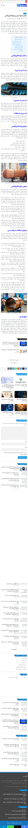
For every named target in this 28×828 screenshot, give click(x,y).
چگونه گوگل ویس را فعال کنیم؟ (21, 384)
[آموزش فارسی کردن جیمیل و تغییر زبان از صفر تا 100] (23, 620)
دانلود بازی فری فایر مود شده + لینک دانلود (10, 738)
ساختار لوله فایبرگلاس (18, 39)
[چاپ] (9, 369)
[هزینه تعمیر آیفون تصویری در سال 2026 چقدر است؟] (23, 760)
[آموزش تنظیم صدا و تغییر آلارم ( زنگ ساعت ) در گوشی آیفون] (23, 710)
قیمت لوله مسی (19, 289)
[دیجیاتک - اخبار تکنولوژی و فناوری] (22, 5)
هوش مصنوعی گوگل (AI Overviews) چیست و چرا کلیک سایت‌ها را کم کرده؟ (7, 386)
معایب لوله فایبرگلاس (18, 47)
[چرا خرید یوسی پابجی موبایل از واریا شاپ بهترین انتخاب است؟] (21, 407)
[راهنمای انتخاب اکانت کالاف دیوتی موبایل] (21, 394)
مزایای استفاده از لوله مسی (17, 49)
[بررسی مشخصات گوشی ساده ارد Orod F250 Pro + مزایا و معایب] (23, 533)
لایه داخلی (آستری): (17, 41)
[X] (23, 369)
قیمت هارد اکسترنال (22, 665)
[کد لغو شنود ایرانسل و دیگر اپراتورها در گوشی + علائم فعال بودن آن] (23, 715)
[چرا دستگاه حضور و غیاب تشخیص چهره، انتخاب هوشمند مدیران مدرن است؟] (23, 747)
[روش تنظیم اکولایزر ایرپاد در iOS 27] (23, 597)
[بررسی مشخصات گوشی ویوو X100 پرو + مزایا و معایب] (23, 637)
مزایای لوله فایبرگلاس (19, 46)
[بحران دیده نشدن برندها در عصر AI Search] (7, 394)
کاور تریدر (24, 658)
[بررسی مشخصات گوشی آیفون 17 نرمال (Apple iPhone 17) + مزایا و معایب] (23, 614)
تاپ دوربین (24, 660)
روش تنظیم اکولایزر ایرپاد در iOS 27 (12, 595)
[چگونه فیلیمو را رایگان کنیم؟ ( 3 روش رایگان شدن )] (23, 351)
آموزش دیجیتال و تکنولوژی (21, 667)
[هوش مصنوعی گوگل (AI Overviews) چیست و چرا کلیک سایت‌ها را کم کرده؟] (7, 380)
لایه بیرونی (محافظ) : (16, 44)
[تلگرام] (13, 369)
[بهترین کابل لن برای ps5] (23, 766)
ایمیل (25, 447)
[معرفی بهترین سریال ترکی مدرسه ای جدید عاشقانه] (23, 704)
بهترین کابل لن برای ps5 (14, 764)
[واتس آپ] (16, 369)
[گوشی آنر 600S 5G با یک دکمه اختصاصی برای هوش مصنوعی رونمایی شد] (23, 480)
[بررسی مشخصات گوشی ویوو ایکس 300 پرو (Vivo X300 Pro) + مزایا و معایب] (23, 626)
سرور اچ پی (24, 662)
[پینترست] (18, 369)
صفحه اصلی (23, 10)
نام (26, 441)
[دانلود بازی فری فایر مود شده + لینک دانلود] (23, 740)
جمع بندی (21, 51)
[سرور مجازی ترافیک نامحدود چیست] (7, 407)
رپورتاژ (19, 10)
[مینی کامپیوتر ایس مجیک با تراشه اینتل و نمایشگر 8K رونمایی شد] (23, 608)
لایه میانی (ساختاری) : (16, 43)
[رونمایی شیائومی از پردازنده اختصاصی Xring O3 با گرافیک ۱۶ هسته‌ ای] (23, 632)
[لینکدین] (21, 369)
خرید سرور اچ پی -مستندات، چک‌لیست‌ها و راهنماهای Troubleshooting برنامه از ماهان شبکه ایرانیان (10, 344)
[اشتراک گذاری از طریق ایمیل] (11, 369)
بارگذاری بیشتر (14, 649)
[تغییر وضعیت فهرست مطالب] (24, 37)
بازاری (14, 325)
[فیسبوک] (26, 369)
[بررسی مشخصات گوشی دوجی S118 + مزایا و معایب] (23, 603)
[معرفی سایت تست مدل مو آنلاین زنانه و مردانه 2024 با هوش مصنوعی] (23, 728)
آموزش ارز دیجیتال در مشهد (21, 669)
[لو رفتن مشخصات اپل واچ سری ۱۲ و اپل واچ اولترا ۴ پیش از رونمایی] (23, 468)
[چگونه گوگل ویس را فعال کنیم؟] (21, 380)
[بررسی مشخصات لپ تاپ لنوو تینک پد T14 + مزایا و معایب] (23, 474)
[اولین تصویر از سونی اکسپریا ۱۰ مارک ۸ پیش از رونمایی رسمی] (23, 644)
